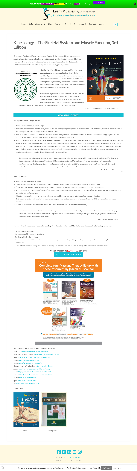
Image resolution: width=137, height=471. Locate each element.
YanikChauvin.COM (74, 457)
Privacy (88, 448)
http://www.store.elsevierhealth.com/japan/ (34, 369)
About (59, 448)
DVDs (48, 448)
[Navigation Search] (109, 25)
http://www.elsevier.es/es (27, 380)
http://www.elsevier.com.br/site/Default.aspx (34, 357)
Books (53, 448)
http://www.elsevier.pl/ (27, 378)
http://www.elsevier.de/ (44, 366)
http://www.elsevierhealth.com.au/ (46, 354)
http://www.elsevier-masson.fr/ (30, 363)
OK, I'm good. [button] (106, 468)
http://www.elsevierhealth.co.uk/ (28, 383)
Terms (94, 448)
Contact (66, 448)
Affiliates (79, 448)
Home (38, 448)
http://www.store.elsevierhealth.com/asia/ (32, 351)
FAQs (99, 448)
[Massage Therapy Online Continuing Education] (68, 14)
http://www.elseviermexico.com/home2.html (35, 375)
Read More (116, 468)
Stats (72, 448)
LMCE (43, 448)
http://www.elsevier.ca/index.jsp (31, 360)
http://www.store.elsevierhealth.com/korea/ (34, 372)
